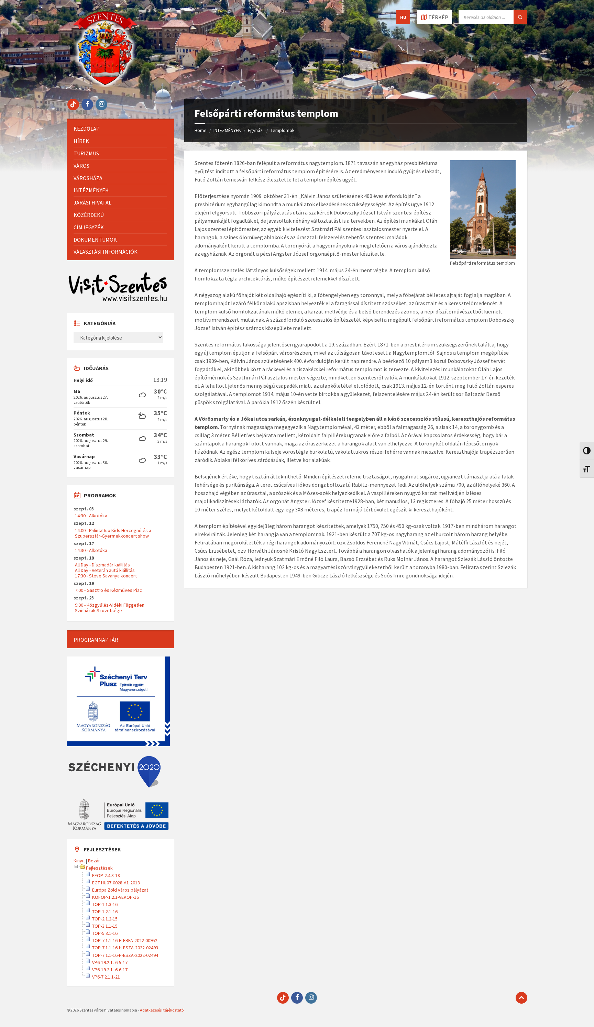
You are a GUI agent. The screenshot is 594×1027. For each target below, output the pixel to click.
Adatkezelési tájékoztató (162, 1010)
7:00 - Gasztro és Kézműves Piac (108, 590)
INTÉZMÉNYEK (227, 130)
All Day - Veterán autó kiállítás (105, 570)
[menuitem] (120, 129)
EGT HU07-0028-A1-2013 (116, 883)
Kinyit (79, 861)
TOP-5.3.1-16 (105, 933)
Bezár (94, 861)
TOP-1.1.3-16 (105, 904)
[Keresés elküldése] (520, 17)
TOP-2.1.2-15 (105, 919)
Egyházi (256, 130)
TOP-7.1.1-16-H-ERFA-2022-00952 (124, 940)
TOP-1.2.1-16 (105, 911)
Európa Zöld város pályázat (120, 890)
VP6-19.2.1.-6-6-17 (110, 970)
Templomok (283, 130)
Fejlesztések (99, 868)
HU (403, 17)
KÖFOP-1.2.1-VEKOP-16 (115, 897)
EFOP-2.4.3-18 (106, 875)
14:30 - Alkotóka (91, 515)
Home (201, 130)
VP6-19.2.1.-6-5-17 (110, 962)
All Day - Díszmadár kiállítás (102, 565)
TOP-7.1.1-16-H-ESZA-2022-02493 (125, 948)
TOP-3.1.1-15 (105, 926)
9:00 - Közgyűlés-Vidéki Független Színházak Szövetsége (109, 608)
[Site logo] (105, 85)
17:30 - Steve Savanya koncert (106, 576)
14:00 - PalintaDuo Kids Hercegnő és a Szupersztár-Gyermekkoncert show (113, 533)
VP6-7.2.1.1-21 (106, 977)
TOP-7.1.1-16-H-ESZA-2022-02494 (125, 955)
